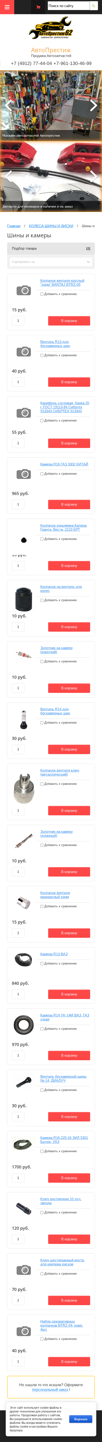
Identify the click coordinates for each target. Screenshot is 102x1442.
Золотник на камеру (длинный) (56, 834)
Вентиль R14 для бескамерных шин (55, 711)
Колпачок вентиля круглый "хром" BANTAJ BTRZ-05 (62, 282)
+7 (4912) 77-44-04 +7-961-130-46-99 (51, 63)
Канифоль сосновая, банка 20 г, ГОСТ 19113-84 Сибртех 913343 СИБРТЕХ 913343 (64, 407)
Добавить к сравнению (60, 294)
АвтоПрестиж (51, 50)
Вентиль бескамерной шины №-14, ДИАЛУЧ (63, 1078)
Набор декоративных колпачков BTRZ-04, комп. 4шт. (61, 1325)
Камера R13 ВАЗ (54, 954)
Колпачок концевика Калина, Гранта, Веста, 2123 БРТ (63, 527)
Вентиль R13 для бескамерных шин (55, 344)
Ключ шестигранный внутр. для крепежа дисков (62, 1262)
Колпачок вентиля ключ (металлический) (59, 772)
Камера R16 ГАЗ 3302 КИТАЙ (64, 464)
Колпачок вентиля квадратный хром (55, 895)
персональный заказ (50, 1390)
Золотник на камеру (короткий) (56, 650)
